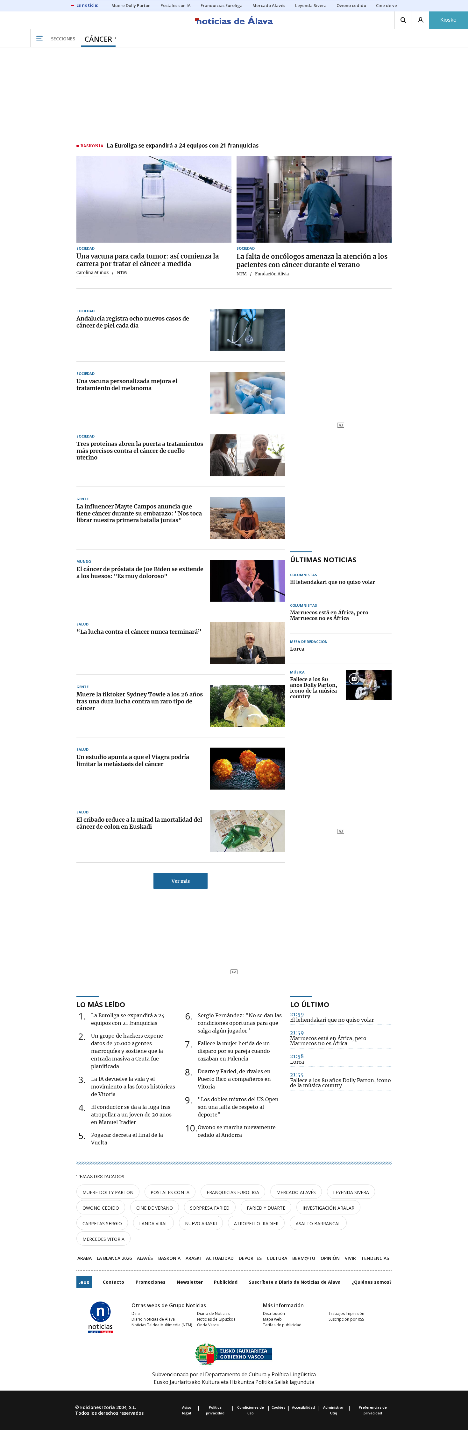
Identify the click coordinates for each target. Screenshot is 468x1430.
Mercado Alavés (296, 1192)
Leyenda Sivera (351, 1192)
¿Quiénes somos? (372, 1282)
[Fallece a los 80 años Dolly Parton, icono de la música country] (369, 688)
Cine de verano (154, 1208)
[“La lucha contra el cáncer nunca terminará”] (247, 643)
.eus (84, 1282)
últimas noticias (323, 559)
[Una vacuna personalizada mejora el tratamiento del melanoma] (247, 393)
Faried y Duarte (266, 1208)
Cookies (278, 1407)
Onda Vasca (208, 1325)
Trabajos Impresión (346, 1313)
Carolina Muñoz (92, 272)
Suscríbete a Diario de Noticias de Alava (295, 1282)
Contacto (113, 1282)
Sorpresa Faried (210, 1208)
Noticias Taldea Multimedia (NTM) (161, 1325)
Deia (135, 1313)
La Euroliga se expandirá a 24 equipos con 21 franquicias (183, 146)
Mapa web (272, 1319)
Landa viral (153, 1223)
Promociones (151, 1282)
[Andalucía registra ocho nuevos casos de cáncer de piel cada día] (247, 330)
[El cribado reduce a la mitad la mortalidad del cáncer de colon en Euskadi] (247, 831)
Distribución (274, 1313)
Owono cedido (100, 1208)
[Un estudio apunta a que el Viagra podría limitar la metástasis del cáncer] (247, 769)
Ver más (181, 881)
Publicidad (226, 1282)
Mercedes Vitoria (103, 1239)
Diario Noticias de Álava (153, 1319)
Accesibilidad (303, 1407)
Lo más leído (100, 1004)
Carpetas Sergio (102, 1223)
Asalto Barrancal (318, 1223)
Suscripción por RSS (346, 1319)
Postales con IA (170, 1192)
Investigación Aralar (328, 1208)
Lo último (309, 1004)
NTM (242, 274)
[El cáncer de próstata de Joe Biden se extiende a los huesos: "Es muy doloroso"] (247, 581)
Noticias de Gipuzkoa (216, 1319)
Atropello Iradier (256, 1223)
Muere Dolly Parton (107, 1192)
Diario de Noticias (213, 1313)
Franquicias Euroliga (233, 1192)
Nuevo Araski (201, 1223)
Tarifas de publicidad (282, 1325)
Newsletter (190, 1282)
